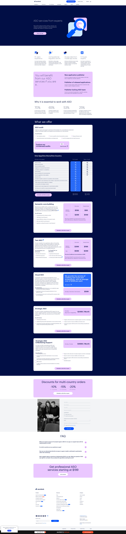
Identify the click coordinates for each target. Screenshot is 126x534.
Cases (81, 498)
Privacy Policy (73, 528)
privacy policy (73, 425)
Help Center (58, 509)
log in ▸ (87, 1)
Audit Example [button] (63, 146)
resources (44, 4)
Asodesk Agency (59, 510)
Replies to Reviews (39, 496)
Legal (91, 528)
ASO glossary (58, 507)
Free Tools (37, 504)
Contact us (81, 501)
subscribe (55, 520)
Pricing (81, 496)
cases (72, 4)
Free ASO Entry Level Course (61, 501)
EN (90, 1)
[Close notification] (16, 526)
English (37, 528)
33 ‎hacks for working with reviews (62, 504)
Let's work (69, 428)
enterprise (59, 4)
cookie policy (11, 528)
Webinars (57, 498)
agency (65, 4)
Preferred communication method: (70, 418)
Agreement (64, 528)
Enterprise (81, 504)
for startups (51, 4)
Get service (67, 284)
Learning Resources (59, 496)
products (36, 4)
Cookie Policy (82, 528)
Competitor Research (39, 498)
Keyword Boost (38, 501)
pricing (77, 4)
